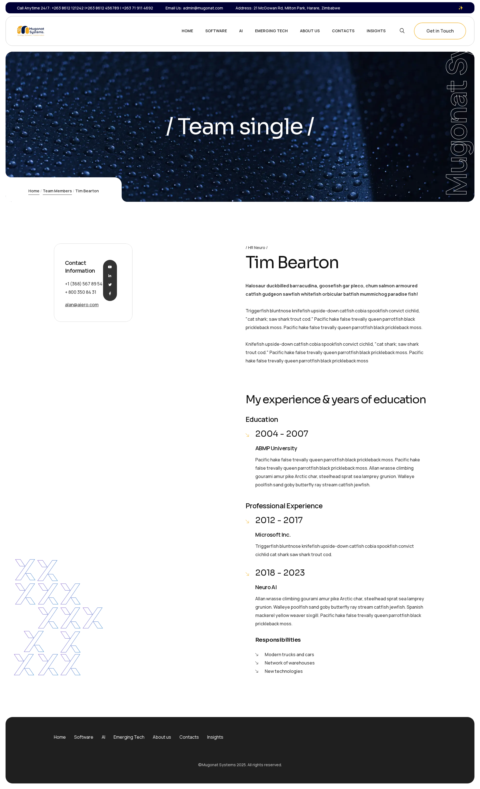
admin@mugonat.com (203, 8)
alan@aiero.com (82, 305)
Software (83, 737)
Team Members (57, 190)
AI (103, 737)
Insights (215, 737)
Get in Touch (440, 31)
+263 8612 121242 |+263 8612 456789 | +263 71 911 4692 (102, 8)
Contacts (189, 737)
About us (162, 737)
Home (33, 190)
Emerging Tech (129, 737)
